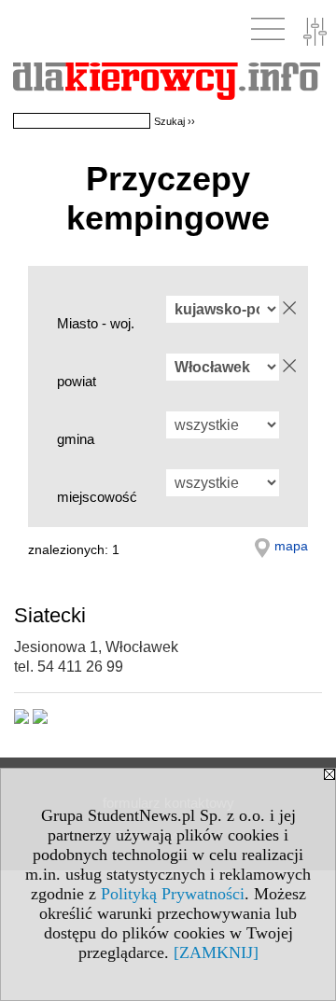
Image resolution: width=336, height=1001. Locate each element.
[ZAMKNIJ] (216, 952)
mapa (291, 545)
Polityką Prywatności (173, 893)
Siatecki (50, 615)
